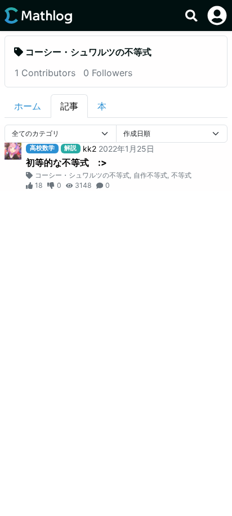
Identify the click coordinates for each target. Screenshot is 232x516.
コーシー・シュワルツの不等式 (82, 175)
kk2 (89, 148)
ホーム (27, 106)
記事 (69, 106)
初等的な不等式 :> (66, 162)
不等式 (181, 175)
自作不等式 (150, 175)
